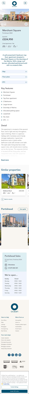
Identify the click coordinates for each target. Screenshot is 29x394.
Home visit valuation (6, 340)
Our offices (3, 320)
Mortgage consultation (6, 344)
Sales (2, 322)
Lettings (3, 324)
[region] (14, 382)
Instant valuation (5, 338)
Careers (17, 330)
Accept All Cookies (14, 391)
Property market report (20, 324)
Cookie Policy (6, 384)
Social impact (18, 328)
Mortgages (3, 326)
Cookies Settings (14, 387)
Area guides (18, 320)
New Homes (4, 330)
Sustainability (18, 326)
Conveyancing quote (6, 342)
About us (17, 322)
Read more (5, 160)
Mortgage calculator (6, 346)
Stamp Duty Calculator (6, 348)
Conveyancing (4, 328)
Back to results (8, 199)
